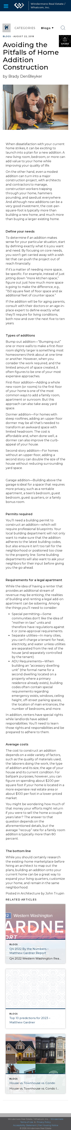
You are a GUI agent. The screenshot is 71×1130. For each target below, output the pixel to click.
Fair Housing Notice (48, 1125)
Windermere (57, 1119)
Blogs (7, 36)
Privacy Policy (44, 1122)
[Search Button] (63, 28)
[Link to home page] (19, 5)
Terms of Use (26, 1122)
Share (65, 44)
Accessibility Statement (25, 1125)
